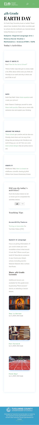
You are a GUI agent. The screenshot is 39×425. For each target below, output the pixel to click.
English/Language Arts (22, 36)
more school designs (11, 146)
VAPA (33, 42)
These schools (9, 134)
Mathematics (9, 42)
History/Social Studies (14, 39)
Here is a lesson (21, 169)
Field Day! (13, 374)
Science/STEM (23, 42)
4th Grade (11, 13)
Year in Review (15, 314)
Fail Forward (14, 344)
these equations (25, 97)
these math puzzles (11, 107)
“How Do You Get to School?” (18, 64)
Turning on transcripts (16, 226)
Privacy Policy (19, 421)
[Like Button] (17, 203)
